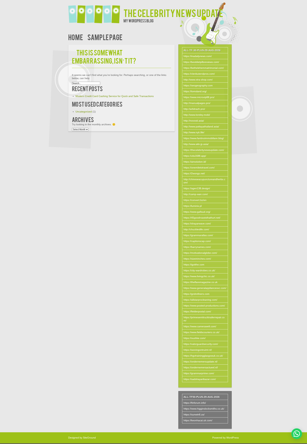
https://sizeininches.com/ (197, 258)
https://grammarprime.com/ (199, 373)
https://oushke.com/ (195, 338)
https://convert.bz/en (195, 200)
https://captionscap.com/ (197, 241)
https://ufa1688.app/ (195, 155)
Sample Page (104, 37)
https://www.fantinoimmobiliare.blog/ (204, 138)
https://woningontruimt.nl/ (198, 349)
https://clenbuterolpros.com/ (199, 73)
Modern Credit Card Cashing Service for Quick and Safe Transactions (115, 96)
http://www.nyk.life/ (194, 132)
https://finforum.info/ (195, 402)
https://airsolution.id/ (195, 161)
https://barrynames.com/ (197, 247)
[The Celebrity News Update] (95, 12)
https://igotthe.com (194, 264)
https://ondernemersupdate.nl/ (200, 361)
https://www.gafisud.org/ (197, 211)
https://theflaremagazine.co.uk (200, 282)
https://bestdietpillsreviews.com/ (201, 62)
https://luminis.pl (193, 205)
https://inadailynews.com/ (198, 56)
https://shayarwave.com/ (197, 223)
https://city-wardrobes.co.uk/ (199, 270)
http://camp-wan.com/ (196, 194)
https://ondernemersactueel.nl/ (201, 367)
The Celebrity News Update (173, 12)
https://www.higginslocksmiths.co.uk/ (204, 408)
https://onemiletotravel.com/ (199, 167)
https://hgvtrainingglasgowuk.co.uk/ (203, 355)
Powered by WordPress (225, 437)
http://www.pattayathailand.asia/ (201, 126)
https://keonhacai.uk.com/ (198, 420)
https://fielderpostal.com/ (197, 311)
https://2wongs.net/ (194, 173)
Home (75, 37)
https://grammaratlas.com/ (198, 235)
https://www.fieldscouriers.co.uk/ (201, 332)
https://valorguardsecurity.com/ (201, 344)
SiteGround (89, 437)
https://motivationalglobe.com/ (200, 252)
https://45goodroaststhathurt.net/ (202, 217)
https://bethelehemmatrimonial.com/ (204, 67)
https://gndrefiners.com (196, 293)
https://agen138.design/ (197, 188)
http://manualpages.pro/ (197, 103)
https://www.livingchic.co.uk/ (199, 276)
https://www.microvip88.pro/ (199, 97)
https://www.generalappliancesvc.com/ (205, 288)
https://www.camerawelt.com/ (200, 326)
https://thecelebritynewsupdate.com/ (204, 150)
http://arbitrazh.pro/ (194, 108)
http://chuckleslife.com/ (196, 229)
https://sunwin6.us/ (194, 414)
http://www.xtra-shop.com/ (198, 79)
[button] (296, 433)
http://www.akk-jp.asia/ (196, 144)
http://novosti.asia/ (194, 120)
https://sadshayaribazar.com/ (200, 379)
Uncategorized (84, 111)
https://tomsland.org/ (195, 91)
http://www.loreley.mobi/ (197, 114)
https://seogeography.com (198, 85)
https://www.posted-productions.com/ (204, 305)
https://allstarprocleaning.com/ (200, 299)
